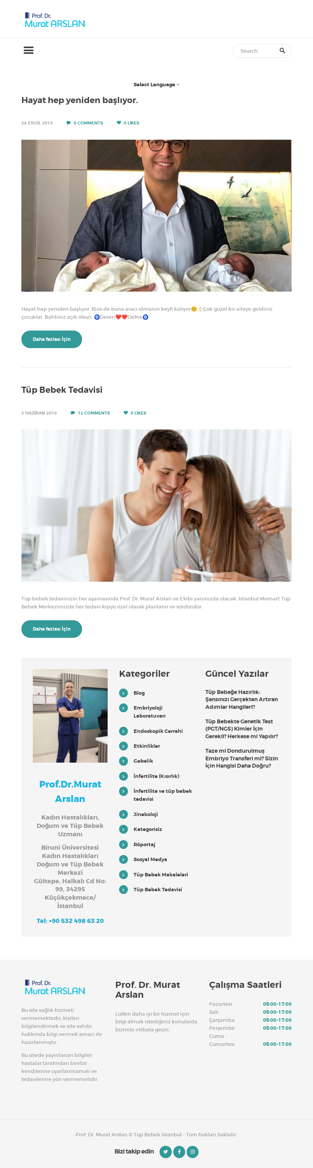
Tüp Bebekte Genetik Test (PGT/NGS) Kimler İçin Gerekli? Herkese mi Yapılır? (241, 729)
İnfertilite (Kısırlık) (156, 776)
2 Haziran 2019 (39, 413)
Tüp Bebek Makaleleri (161, 874)
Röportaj (144, 844)
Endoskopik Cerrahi (158, 731)
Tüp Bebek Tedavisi (62, 390)
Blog (139, 693)
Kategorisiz (148, 829)
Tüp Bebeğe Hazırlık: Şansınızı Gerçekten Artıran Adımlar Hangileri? (241, 699)
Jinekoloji (146, 814)
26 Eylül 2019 (37, 123)
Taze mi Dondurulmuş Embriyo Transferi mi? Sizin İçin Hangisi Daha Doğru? (241, 758)
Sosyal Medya (150, 859)
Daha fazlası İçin (52, 339)
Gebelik (143, 761)
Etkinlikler (147, 746)
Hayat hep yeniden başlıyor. (79, 100)
